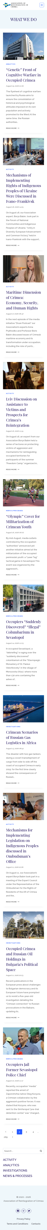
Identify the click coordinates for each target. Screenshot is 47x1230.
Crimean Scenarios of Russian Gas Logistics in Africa (22, 737)
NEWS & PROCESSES (14, 511)
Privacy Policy (23, 1219)
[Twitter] (29, 1211)
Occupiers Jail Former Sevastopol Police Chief (21, 1069)
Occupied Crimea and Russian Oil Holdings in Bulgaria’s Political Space (22, 959)
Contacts (35, 1224)
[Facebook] (18, 1211)
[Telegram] (23, 1211)
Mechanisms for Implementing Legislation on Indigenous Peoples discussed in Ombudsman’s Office (22, 845)
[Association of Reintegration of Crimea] (15, 5)
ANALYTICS (10, 64)
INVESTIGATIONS (13, 726)
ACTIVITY (10, 169)
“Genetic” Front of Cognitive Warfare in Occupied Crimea (23, 75)
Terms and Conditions (17, 1224)
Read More (12, 128)
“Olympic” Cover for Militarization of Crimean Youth (23, 521)
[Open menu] (41, 5)
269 (6, 1137)
